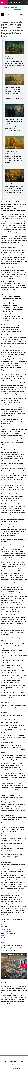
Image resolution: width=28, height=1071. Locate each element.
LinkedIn (4, 935)
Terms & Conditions (14, 1068)
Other (3, 942)
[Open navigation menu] (2, 14)
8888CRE (19, 263)
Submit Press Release (14, 1065)
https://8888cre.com (7, 859)
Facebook (4, 938)
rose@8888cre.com (7, 931)
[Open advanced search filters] (21, 14)
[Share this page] (26, 14)
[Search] (18, 14)
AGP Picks (4, 2)
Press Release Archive (16, 1061)
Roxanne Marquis (6, 261)
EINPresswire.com (10, 216)
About (6, 1061)
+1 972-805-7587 (6, 929)
